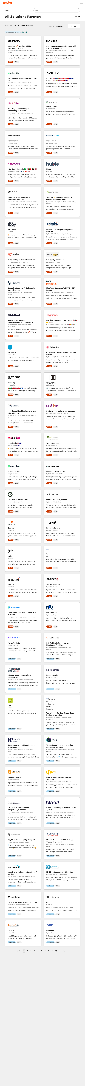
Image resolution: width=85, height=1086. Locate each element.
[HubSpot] (7, 2)
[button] (77, 16)
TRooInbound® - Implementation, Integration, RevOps (59, 746)
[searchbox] (56, 10)
